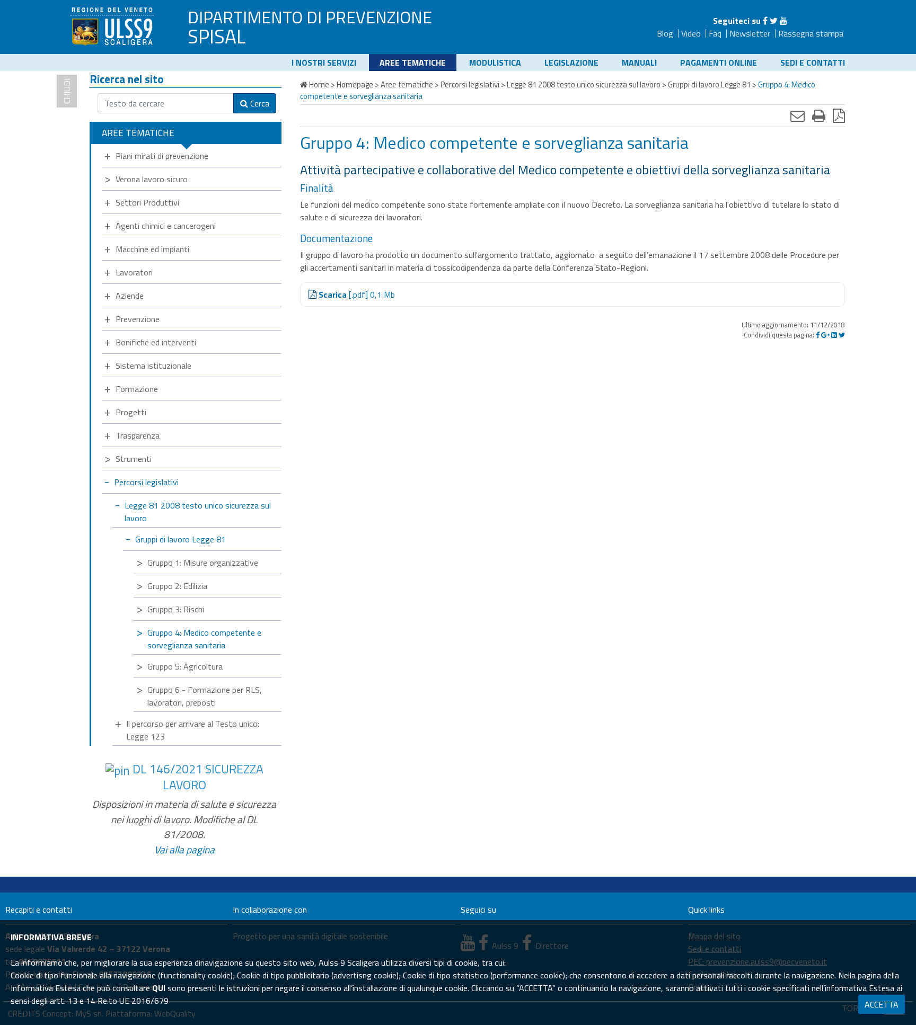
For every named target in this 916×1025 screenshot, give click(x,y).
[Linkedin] (834, 334)
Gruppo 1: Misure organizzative (202, 562)
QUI (158, 988)
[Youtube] (783, 20)
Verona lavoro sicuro (152, 179)
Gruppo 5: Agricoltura (185, 666)
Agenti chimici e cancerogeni (166, 225)
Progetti (131, 412)
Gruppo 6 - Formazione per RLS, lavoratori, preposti (204, 696)
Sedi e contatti (812, 62)
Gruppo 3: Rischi (175, 609)
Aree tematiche (413, 62)
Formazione (137, 388)
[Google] (825, 334)
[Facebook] (765, 20)
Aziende (130, 295)
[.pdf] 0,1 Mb (357, 294)
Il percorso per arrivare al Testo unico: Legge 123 (192, 730)
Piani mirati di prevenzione (162, 155)
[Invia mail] (797, 115)
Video (691, 33)
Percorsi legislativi (146, 482)
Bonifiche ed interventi (156, 342)
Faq (715, 33)
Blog (665, 33)
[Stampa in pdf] (839, 115)
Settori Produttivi (147, 202)
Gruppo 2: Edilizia (177, 586)
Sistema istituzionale (153, 365)
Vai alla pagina (184, 849)
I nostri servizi (324, 62)
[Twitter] (774, 20)
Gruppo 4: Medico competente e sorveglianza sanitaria (204, 639)
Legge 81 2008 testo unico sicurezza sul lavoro (198, 511)
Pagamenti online (718, 62)
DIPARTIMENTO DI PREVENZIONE (310, 17)
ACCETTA (882, 1004)
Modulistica (495, 62)
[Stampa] (818, 115)
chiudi (66, 91)
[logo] (113, 26)
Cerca (258, 103)
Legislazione (571, 62)
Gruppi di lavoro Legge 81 (180, 539)
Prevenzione (138, 319)
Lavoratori (134, 272)
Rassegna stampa (810, 33)
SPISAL (217, 36)
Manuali (639, 62)
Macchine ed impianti (152, 249)
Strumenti (134, 458)
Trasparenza (138, 435)
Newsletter (749, 33)
